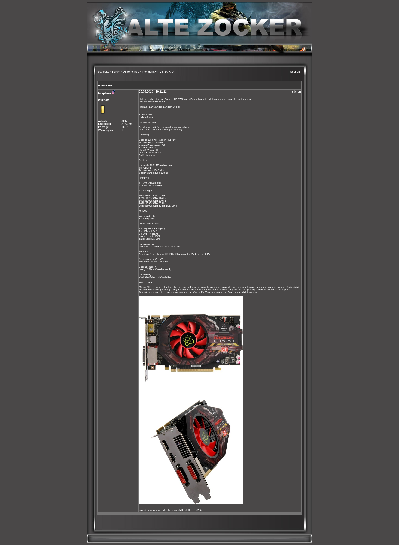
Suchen (295, 71)
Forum (116, 71)
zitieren (296, 91)
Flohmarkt (148, 71)
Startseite (103, 71)
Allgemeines (131, 71)
